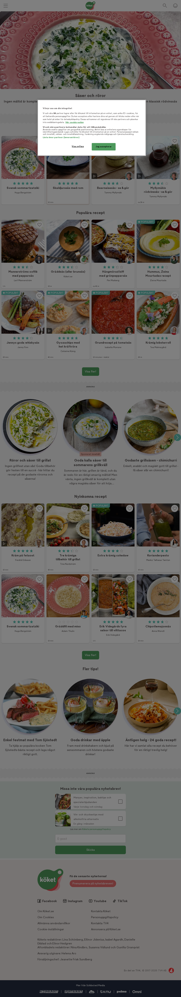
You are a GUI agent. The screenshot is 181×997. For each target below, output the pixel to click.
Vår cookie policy (74, 122)
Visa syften (78, 146)
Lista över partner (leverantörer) (61, 137)
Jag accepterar (104, 147)
